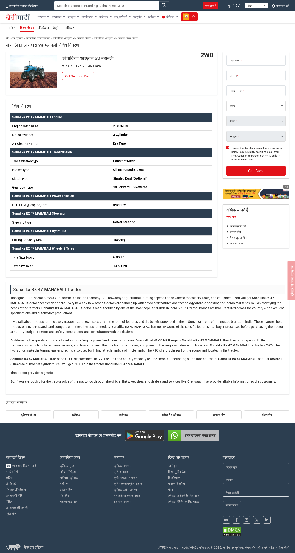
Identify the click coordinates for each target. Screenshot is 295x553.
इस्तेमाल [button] (56, 17)
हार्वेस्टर (123, 414)
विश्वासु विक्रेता (177, 471)
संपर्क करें (11, 483)
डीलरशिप (266, 414)
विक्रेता (57, 28)
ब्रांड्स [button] (71, 17)
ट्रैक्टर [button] (42, 17)
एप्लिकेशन (43, 28)
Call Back (255, 170)
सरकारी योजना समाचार (127, 495)
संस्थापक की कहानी (17, 507)
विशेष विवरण (27, 27)
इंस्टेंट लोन (235, 232)
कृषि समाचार (121, 471)
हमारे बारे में (12, 471)
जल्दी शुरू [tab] (231, 216)
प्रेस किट (11, 513)
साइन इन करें (282, 6)
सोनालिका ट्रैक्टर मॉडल (38, 38)
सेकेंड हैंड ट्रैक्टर (171, 414)
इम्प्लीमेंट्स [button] (87, 17)
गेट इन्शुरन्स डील (238, 237)
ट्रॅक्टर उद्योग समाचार (126, 489)
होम (7, 38)
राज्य (232, 106)
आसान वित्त (219, 414)
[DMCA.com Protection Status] (232, 531)
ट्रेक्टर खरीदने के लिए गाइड (184, 495)
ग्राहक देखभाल (68, 501)
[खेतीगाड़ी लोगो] (18, 17)
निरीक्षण (12, 28)
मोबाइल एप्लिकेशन (16, 489)
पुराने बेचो (234, 5)
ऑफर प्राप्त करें (238, 226)
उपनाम (233, 75)
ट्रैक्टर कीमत (28, 414)
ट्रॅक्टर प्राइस (68, 465)
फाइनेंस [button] (137, 17)
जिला (232, 121)
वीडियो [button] (170, 17)
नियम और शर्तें (252, 547)
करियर (9, 477)
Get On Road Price (78, 76)
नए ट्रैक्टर (17, 38)
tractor (32, 303)
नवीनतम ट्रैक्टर (69, 477)
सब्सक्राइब (232, 505)
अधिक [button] (151, 17)
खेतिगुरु (172, 465)
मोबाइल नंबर (236, 90)
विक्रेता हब (174, 477)
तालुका (233, 136)
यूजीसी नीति (282, 547)
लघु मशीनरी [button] (120, 17)
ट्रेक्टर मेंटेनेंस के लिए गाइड (183, 501)
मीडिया (9, 501)
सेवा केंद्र (65, 495)
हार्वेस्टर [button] (103, 17)
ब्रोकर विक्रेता (176, 483)
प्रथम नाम (235, 60)
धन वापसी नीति (14, 495)
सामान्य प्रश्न (236, 243)
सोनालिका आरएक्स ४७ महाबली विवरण (72, 38)
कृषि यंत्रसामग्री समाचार (128, 483)
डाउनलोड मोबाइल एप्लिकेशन (23, 6)
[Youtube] (226, 520)
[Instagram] (246, 520)
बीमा (170, 489)
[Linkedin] (267, 520)
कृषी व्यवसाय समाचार (126, 477)
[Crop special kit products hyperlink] (256, 194)
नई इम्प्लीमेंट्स (68, 471)
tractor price (60, 381)
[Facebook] (236, 520)
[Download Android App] (144, 435)
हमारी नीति (268, 547)
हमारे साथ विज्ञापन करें (21, 465)
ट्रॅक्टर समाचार (122, 465)
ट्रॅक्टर (76, 414)
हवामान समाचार (122, 501)
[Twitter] (256, 520)
